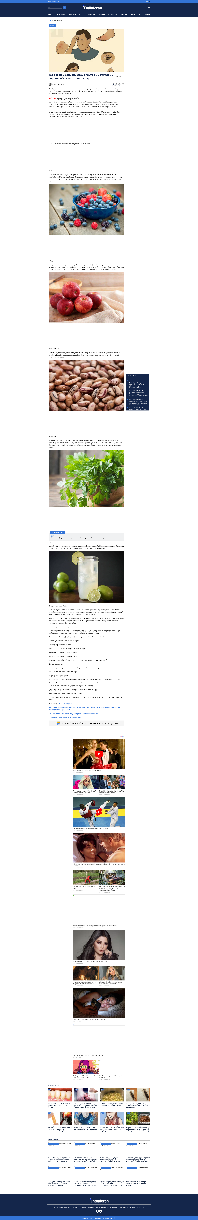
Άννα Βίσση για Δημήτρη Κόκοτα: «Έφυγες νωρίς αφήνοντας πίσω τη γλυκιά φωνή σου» (138, 403)
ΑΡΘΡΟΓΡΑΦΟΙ (131, 1207)
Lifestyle (102, 14)
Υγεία (133, 14)
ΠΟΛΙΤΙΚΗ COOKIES (101, 1207)
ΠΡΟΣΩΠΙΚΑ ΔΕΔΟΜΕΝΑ (88, 1207)
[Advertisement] (86, 130)
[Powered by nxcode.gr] (113, 1218)
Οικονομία (61, 14)
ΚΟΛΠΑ (52, 25)
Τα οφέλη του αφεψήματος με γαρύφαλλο (65, 717)
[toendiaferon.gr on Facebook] (147, 1)
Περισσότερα (144, 14)
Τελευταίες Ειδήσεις (53, 1)
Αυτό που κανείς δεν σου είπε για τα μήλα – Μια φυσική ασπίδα (73, 714)
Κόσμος (82, 14)
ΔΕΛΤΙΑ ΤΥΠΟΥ (140, 1207)
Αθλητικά (91, 14)
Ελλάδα (51, 14)
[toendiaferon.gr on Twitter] (149, 1)
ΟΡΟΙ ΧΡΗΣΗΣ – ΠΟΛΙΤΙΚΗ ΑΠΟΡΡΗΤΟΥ (69, 1207)
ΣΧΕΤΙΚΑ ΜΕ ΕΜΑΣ (112, 1207)
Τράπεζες (124, 14)
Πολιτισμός (112, 14)
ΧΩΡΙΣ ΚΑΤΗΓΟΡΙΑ (138, 381)
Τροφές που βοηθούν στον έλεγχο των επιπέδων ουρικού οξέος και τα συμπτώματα (79, 538)
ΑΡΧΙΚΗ (56, 1207)
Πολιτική (72, 14)
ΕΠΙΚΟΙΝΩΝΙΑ (122, 1207)
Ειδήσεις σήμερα (65, 703)
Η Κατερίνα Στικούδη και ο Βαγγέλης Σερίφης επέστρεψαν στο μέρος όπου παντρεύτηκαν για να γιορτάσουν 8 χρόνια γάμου (138, 394)
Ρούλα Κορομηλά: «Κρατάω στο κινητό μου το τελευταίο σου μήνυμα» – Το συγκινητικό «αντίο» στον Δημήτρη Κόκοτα (138, 385)
